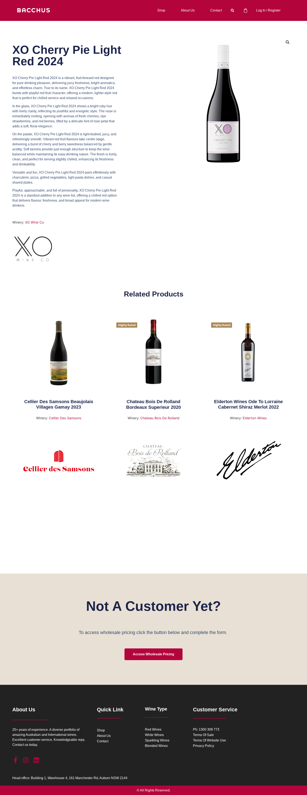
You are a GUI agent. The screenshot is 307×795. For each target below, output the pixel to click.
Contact (216, 10)
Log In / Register (268, 10)
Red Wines (153, 729)
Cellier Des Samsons (65, 418)
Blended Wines (156, 746)
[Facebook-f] (15, 760)
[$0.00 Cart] (245, 10)
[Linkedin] (36, 760)
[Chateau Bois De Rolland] (153, 462)
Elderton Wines (255, 418)
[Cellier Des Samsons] (59, 462)
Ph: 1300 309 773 (206, 729)
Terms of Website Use (209, 740)
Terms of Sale (203, 735)
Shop (161, 10)
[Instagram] (26, 760)
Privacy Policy (203, 746)
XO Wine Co (34, 222)
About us (188, 10)
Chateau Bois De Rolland (159, 418)
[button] (232, 10)
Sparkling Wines (157, 740)
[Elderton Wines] (248, 462)
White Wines (154, 735)
